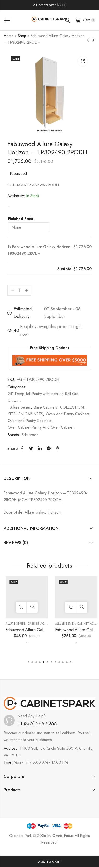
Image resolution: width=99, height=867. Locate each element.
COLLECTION (72, 407)
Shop (22, 35)
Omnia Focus (63, 835)
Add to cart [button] (19, 607)
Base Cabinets (45, 407)
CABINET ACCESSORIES (41, 623)
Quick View (30, 607)
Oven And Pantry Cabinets (67, 414)
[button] (28, 662)
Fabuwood (18, 173)
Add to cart (49, 861)
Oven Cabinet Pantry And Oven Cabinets (41, 427)
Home (8, 35)
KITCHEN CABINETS (25, 414)
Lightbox (83, 61)
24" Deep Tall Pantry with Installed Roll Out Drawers (43, 397)
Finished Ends (20, 219)
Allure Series (20, 407)
